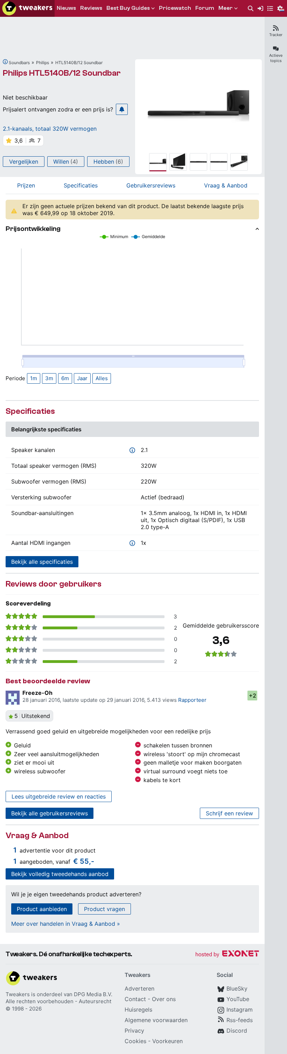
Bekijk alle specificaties (42, 561)
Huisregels (138, 1009)
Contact (135, 998)
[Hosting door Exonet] (227, 954)
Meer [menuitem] (225, 8)
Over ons (164, 998)
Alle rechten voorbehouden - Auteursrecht (58, 1001)
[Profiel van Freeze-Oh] (13, 698)
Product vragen (104, 908)
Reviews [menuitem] (91, 8)
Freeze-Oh (37, 692)
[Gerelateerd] (5, 61)
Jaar (82, 378)
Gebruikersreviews (150, 185)
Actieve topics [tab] (275, 58)
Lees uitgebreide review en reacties (59, 796)
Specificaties (81, 185)
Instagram (239, 1009)
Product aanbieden (42, 908)
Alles (102, 378)
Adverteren (139, 988)
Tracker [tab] (275, 34)
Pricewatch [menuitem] (175, 8)
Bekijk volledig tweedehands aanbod (59, 873)
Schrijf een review (229, 813)
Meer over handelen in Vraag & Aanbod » (65, 923)
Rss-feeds (239, 1020)
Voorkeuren (167, 1041)
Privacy (134, 1030)
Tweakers (18, 994)
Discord (236, 1030)
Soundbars (19, 62)
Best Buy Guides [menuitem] (128, 8)
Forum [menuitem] (204, 8)
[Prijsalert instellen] (122, 109)
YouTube (237, 998)
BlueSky (236, 988)
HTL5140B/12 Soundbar (79, 62)
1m (33, 378)
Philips (42, 62)
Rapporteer (192, 700)
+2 (252, 695)
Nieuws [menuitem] (66, 8)
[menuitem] (250, 8)
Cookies (135, 1041)
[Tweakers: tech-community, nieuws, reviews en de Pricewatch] (27, 8)
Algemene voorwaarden (156, 1020)
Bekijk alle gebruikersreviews (49, 813)
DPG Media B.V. (93, 994)
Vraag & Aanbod (225, 185)
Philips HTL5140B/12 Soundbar (62, 73)
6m (65, 378)
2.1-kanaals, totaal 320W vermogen (50, 128)
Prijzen (26, 185)
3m (49, 378)
